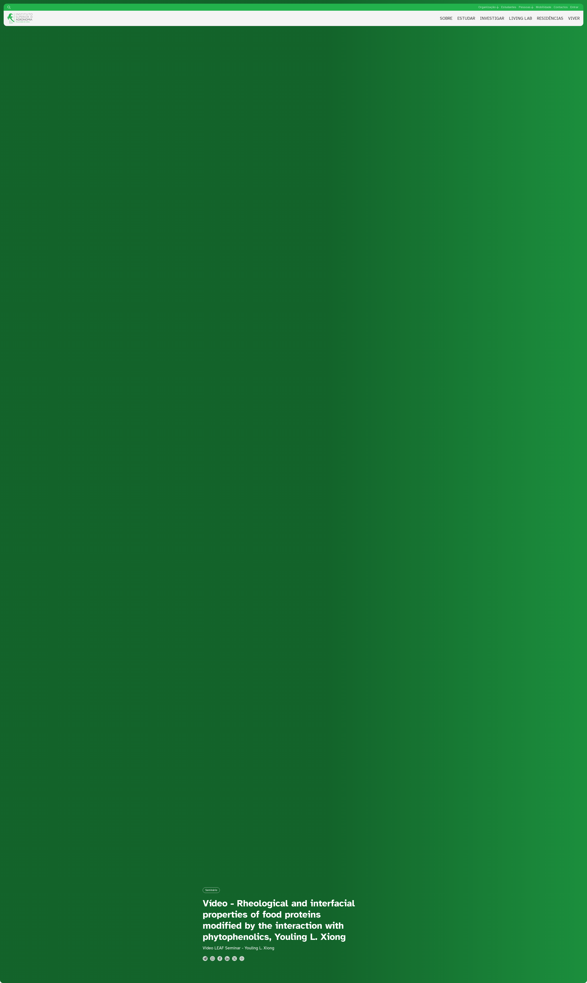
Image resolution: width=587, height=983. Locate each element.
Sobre (446, 18)
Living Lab (520, 18)
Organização (487, 7)
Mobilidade (543, 7)
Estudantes (508, 7)
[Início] (19, 14)
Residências (550, 18)
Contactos (561, 7)
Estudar (466, 18)
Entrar (574, 7)
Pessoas (524, 7)
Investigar (492, 18)
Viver (574, 18)
